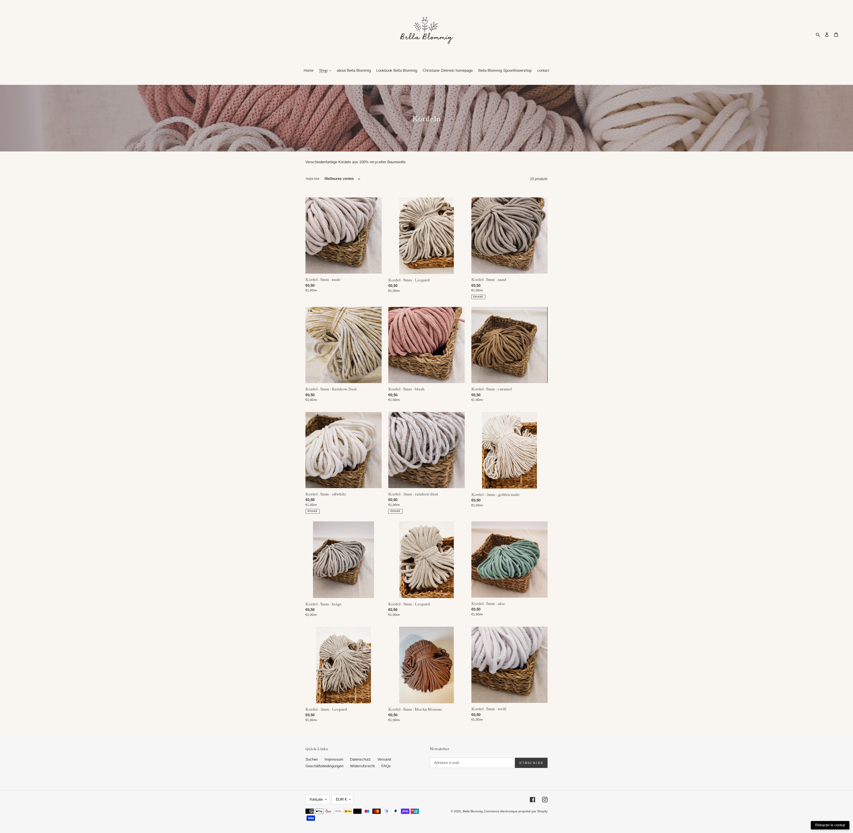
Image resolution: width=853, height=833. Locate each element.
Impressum (334, 759)
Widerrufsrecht (362, 766)
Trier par (312, 179)
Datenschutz (360, 759)
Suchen (311, 759)
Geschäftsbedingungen (324, 766)
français (316, 799)
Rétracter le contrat (830, 825)
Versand (384, 759)
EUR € (341, 799)
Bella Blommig (473, 811)
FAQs (386, 766)
